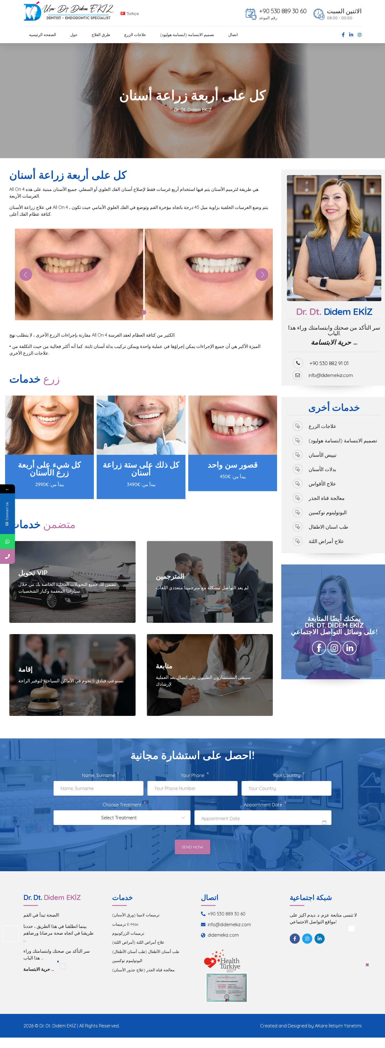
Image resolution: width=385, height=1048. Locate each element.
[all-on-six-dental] (141, 425)
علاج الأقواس (322, 483)
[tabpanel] (144, 274)
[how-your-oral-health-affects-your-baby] (49, 425)
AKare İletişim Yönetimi (338, 1026)
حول (74, 34)
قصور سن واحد (233, 464)
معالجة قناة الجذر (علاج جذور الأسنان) (143, 969)
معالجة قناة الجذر (327, 498)
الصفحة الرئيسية (42, 34)
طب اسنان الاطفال (328, 527)
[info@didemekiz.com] (298, 375)
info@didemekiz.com (331, 375)
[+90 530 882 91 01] (298, 363)
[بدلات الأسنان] (298, 469)
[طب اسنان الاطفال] (298, 527)
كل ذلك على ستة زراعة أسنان (141, 468)
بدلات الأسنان (322, 469)
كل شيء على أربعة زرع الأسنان (49, 468)
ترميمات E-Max (125, 924)
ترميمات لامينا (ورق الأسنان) (136, 914)
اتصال (233, 34)
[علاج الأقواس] (298, 483)
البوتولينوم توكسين (328, 512)
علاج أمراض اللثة (326, 541)
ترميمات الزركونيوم (128, 933)
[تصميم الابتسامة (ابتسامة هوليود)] (298, 440)
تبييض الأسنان (323, 455)
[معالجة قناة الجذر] (298, 498)
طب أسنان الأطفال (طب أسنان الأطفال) (145, 951)
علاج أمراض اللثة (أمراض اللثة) (138, 942)
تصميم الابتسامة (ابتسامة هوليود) (187, 34)
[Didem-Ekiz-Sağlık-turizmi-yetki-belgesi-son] (226, 987)
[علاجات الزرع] (298, 426)
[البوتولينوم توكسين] (298, 512)
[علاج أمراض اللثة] (298, 541)
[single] (232, 425)
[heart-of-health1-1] (222, 961)
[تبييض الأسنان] (298, 455)
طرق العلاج (101, 34)
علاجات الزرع (135, 34)
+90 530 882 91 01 (328, 363)
